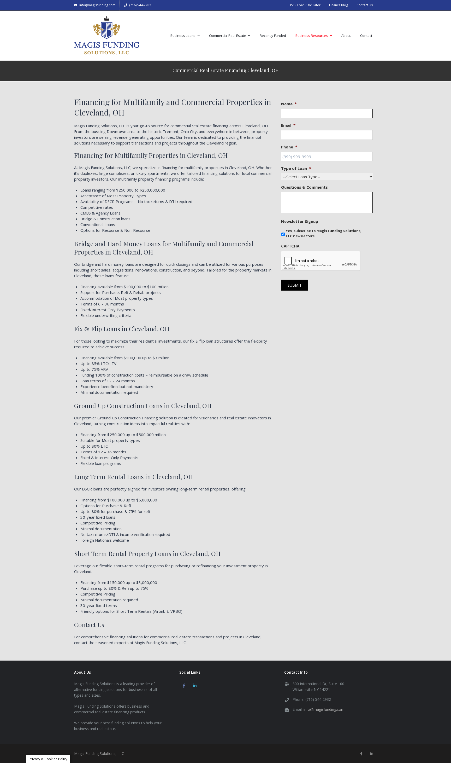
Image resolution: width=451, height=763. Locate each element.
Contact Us (365, 5)
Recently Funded (273, 35)
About (346, 35)
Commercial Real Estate (227, 35)
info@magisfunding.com (97, 5)
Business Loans (182, 35)
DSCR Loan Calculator (305, 5)
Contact (366, 35)
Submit (295, 285)
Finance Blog (338, 5)
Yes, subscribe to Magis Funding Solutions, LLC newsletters (323, 233)
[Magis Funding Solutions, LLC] (106, 35)
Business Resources (311, 35)
